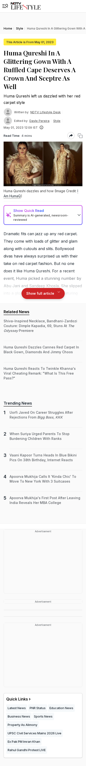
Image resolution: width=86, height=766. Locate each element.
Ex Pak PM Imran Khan (24, 741)
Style (56, 121)
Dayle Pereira (39, 121)
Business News (19, 716)
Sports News (43, 716)
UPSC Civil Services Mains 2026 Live (34, 733)
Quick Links (17, 699)
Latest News (17, 708)
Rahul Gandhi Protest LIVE (27, 750)
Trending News (18, 403)
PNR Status (38, 708)
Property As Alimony (22, 725)
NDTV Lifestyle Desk (45, 112)
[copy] (80, 135)
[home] (26, 6)
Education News (61, 708)
